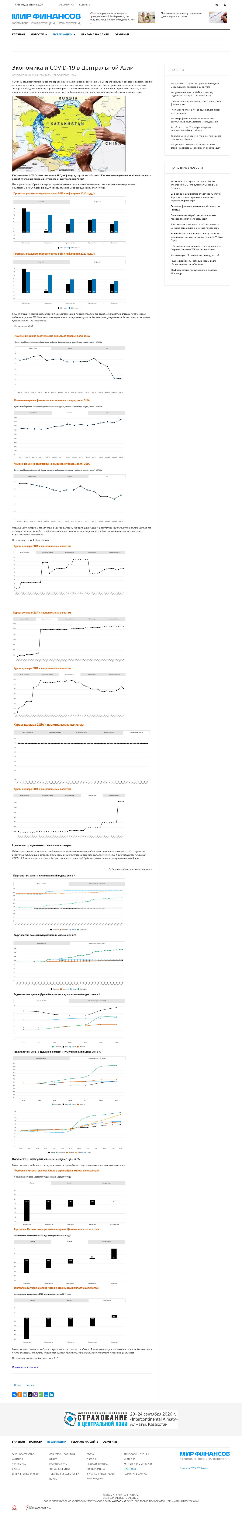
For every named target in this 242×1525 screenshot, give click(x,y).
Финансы (17, 1459)
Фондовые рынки (59, 1468)
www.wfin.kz (119, 1501)
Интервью (130, 1459)
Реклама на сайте (95, 34)
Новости (38, 34)
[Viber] (35, 1394)
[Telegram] (25, 1394)
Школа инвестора (97, 1464)
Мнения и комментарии (138, 1464)
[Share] (216, 4)
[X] (30, 1394)
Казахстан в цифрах (135, 1473)
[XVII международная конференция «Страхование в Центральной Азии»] (121, 1419)
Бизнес (16, 1468)
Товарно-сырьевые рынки (64, 1473)
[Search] (225, 4)
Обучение (122, 34)
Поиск (53, 1478)
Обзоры (91, 1459)
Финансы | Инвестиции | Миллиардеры (101, 1476)
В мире (53, 1459)
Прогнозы (130, 1468)
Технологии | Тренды (136, 1454)
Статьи (90, 1454)
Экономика (19, 1464)
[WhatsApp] (41, 1394)
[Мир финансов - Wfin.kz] (46, 19)
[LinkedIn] (51, 1394)
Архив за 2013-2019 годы (194, 1468)
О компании (66, 4)
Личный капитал (96, 1468)
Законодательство (23, 1454)
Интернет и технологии (25, 1473)
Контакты (84, 4)
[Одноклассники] (19, 1394)
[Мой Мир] (46, 1394)
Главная (18, 34)
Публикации (63, 34)
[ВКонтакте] (14, 1394)
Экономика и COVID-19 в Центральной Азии (73, 67)
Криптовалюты (58, 1464)
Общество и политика (62, 1454)
